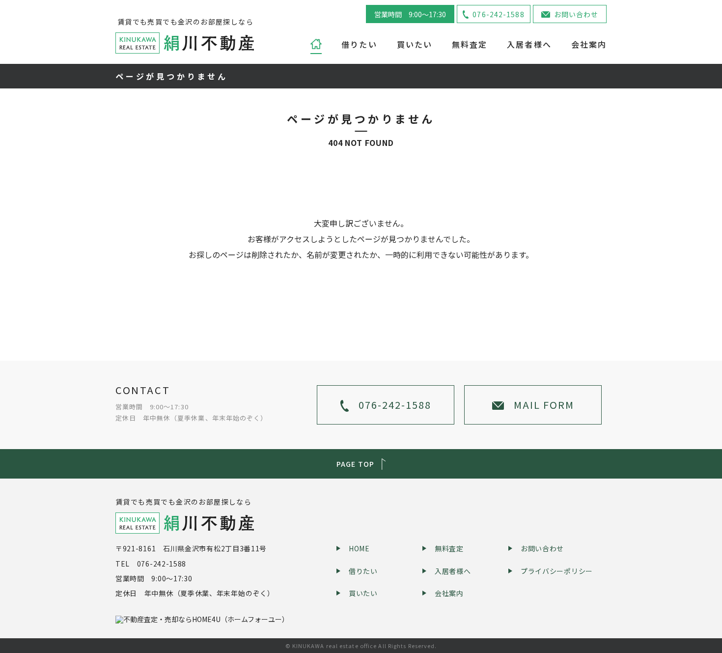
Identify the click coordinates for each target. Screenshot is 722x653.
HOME (359, 548)
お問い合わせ (576, 14)
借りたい (359, 44)
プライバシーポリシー (557, 571)
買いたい (414, 44)
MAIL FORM (544, 404)
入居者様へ (529, 44)
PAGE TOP (355, 464)
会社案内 (589, 44)
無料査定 (469, 44)
